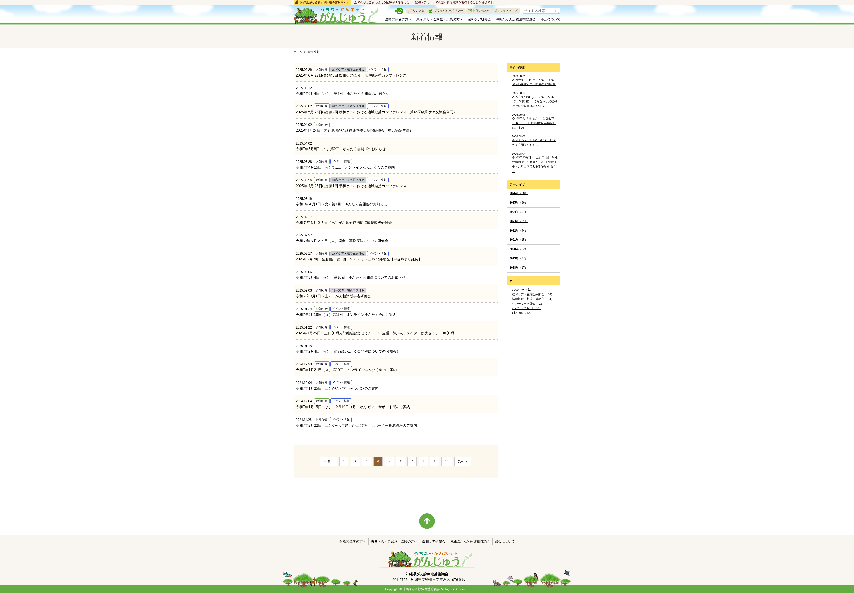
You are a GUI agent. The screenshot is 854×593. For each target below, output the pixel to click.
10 (446, 461)
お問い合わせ (481, 10)
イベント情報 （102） (526, 308)
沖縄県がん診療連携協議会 (516, 19)
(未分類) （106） (523, 313)
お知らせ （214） (523, 289)
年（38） (519, 193)
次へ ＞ (463, 461)
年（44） (519, 230)
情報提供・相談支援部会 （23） (533, 299)
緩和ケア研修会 (479, 19)
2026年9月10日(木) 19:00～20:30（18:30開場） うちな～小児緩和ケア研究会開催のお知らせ (534, 101)
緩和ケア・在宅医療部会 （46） (533, 294)
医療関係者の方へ (398, 19)
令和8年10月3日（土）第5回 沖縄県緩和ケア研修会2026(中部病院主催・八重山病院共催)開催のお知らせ (535, 164)
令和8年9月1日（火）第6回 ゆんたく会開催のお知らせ (534, 143)
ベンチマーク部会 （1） (528, 303)
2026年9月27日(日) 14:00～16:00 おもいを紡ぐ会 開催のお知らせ (534, 82)
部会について (550, 19)
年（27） (519, 258)
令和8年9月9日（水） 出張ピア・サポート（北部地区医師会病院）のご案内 (534, 123)
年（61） (519, 221)
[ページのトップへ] (427, 521)
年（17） (519, 267)
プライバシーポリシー (448, 10)
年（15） (519, 239)
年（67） (519, 212)
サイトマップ (508, 10)
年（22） (519, 249)
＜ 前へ (328, 461)
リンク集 (418, 10)
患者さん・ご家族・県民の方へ (439, 19)
